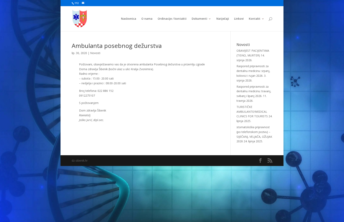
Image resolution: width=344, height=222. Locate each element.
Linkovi (239, 18)
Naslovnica (128, 18)
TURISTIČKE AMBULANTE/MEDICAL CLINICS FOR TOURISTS (252, 111)
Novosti (95, 53)
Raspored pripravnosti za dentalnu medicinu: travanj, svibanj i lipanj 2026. (253, 91)
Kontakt (254, 18)
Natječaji (222, 18)
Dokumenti (199, 18)
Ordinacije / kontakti (172, 18)
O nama (146, 18)
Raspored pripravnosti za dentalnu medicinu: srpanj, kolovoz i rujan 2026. (253, 71)
